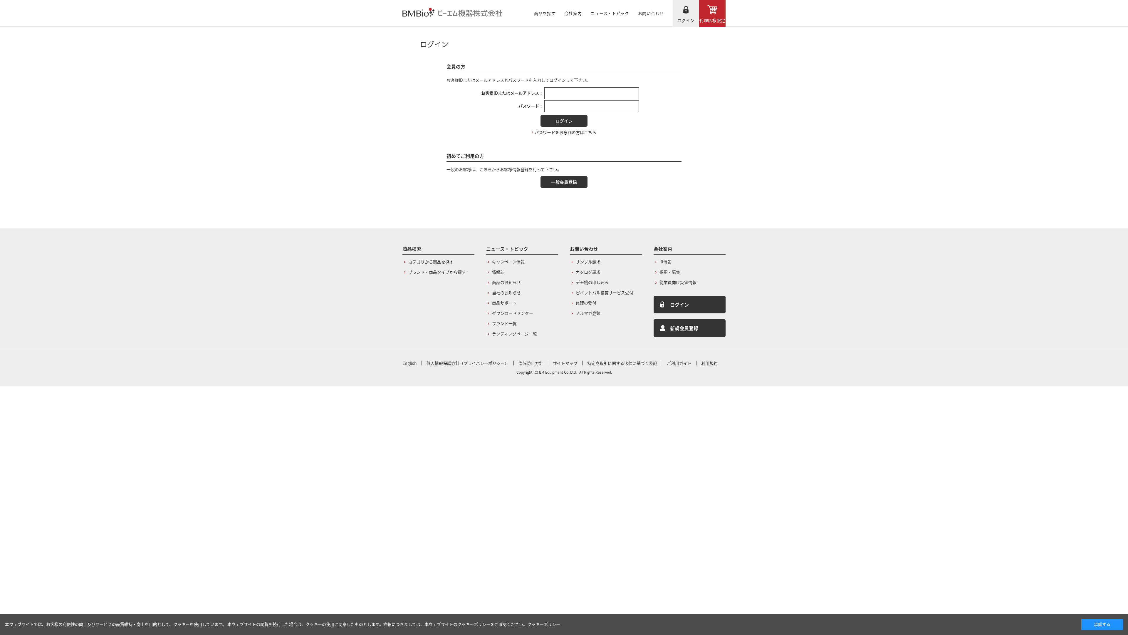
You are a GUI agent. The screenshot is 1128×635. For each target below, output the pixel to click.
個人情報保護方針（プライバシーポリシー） (468, 363)
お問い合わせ (651, 13)
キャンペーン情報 (508, 262)
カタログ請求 (588, 272)
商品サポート (504, 303)
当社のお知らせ (506, 292)
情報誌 (498, 272)
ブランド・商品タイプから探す (437, 272)
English (409, 363)
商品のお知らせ (506, 282)
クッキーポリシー (543, 624)
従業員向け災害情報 (677, 282)
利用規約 (709, 363)
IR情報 (665, 262)
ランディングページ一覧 (514, 334)
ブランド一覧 (504, 323)
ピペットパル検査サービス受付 (604, 292)
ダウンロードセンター (512, 313)
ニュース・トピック (609, 13)
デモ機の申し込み (592, 282)
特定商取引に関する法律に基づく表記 (622, 363)
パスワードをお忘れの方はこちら (565, 132)
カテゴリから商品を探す (431, 262)
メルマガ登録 (588, 313)
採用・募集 (669, 272)
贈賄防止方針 (530, 363)
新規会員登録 (684, 328)
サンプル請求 (588, 262)
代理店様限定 (712, 20)
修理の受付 (586, 303)
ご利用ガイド (679, 363)
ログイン (686, 20)
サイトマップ (565, 363)
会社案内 (573, 13)
